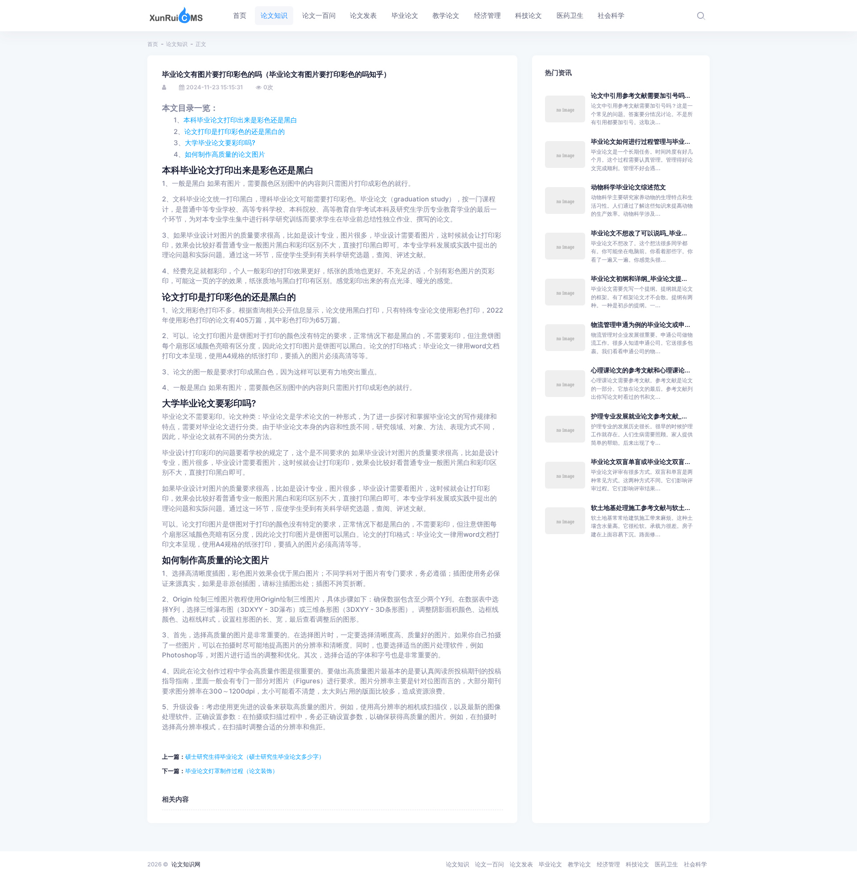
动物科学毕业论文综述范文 (628, 187)
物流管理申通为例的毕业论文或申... (640, 324)
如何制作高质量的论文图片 (225, 155)
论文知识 (176, 44)
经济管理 (608, 864)
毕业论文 (550, 864)
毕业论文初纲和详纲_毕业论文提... (639, 278)
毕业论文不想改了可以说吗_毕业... (639, 233)
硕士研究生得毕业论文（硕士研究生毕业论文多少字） (254, 756)
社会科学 (695, 864)
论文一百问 (489, 864)
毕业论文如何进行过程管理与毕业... (640, 141)
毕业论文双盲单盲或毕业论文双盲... (640, 461)
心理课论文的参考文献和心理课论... (640, 370)
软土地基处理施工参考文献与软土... (640, 507)
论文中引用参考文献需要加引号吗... (640, 95)
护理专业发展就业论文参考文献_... (639, 416)
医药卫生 (666, 864)
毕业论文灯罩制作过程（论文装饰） (231, 770)
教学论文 (579, 864)
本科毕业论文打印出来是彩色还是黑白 (240, 120)
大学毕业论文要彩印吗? (220, 143)
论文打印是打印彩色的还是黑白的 (234, 132)
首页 (152, 44)
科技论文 (637, 864)
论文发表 (521, 864)
